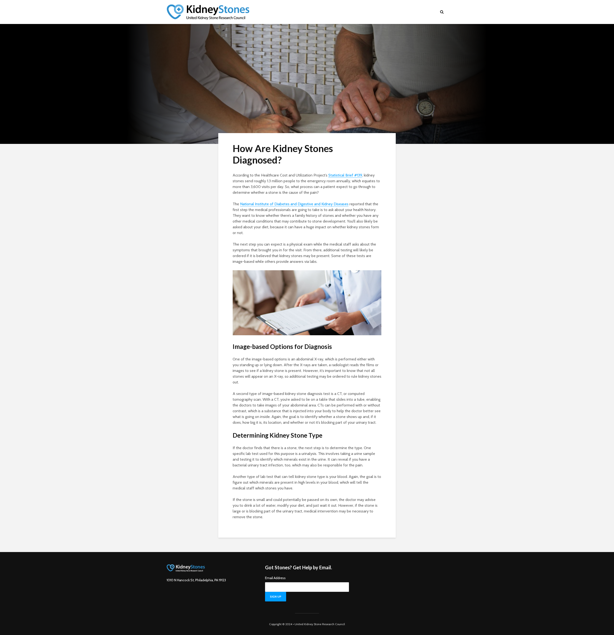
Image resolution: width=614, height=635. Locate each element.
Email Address (275, 578)
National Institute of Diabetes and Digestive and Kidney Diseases (294, 204)
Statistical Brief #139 (345, 175)
